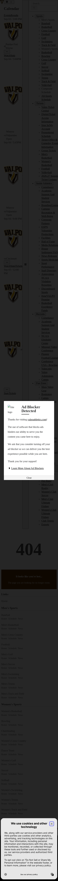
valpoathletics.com (37, 419)
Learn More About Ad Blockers (27, 468)
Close (29, 478)
